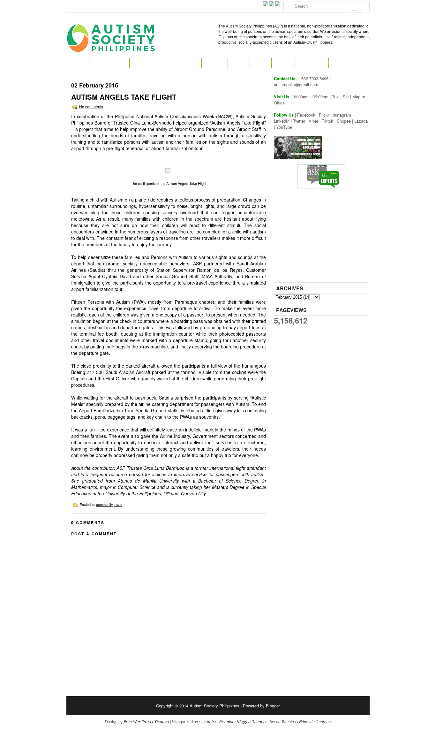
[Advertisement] (322, 238)
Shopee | (345, 121)
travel (118, 504)
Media (283, 63)
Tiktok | (329, 121)
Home (78, 63)
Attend (214, 63)
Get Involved (182, 63)
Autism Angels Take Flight (123, 96)
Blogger (273, 706)
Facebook (306, 115)
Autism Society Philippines (214, 706)
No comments (91, 106)
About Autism (109, 63)
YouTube (284, 127)
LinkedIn (281, 121)
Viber (313, 121)
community (104, 504)
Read (238, 63)
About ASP (146, 63)
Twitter (299, 121)
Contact (343, 63)
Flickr (324, 115)
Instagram (342, 115)
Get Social (311, 63)
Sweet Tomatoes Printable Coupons (300, 721)
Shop (260, 63)
